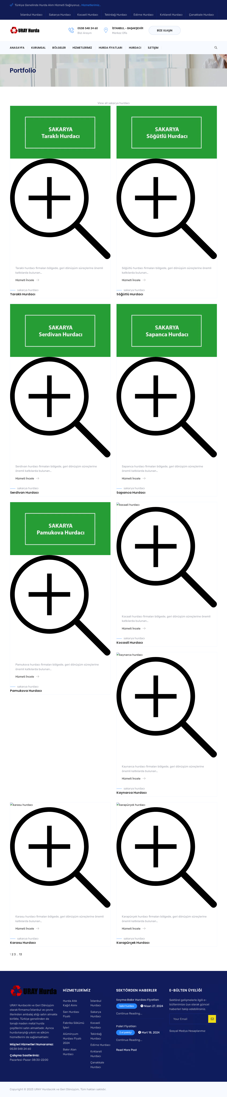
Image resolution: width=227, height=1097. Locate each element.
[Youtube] (208, 30)
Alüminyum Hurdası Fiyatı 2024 (72, 1038)
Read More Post (126, 1050)
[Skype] (181, 1037)
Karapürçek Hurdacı (133, 942)
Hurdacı (135, 48)
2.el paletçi (125, 1032)
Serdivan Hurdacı (24, 492)
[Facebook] (188, 30)
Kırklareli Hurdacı (171, 14)
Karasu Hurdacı (23, 942)
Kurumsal (38, 48)
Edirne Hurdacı (143, 14)
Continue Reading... (129, 1013)
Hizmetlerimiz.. (91, 5)
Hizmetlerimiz (82, 48)
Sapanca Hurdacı (131, 492)
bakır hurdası (126, 1006)
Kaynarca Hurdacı (132, 792)
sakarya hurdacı (27, 290)
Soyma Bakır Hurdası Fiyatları (137, 1000)
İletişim (153, 48)
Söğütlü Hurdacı (130, 294)
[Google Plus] (201, 30)
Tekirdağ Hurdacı (116, 14)
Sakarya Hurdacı (60, 14)
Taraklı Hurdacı (22, 294)
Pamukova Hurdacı (26, 690)
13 (20, 954)
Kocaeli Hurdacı (87, 14)
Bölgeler (59, 48)
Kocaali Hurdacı (130, 642)
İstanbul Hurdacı (31, 14)
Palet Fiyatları (126, 1026)
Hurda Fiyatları (110, 48)
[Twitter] (194, 30)
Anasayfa (17, 48)
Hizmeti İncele (25, 280)
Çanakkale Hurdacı (201, 14)
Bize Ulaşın (164, 30)
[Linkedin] (214, 30)
